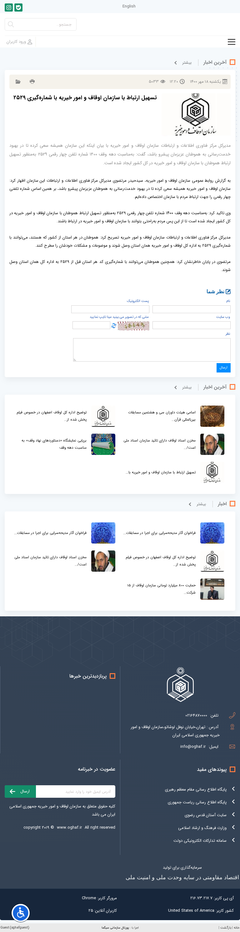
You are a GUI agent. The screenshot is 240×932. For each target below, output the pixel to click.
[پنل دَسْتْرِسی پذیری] (20, 913)
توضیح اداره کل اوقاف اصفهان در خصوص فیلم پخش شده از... (52, 416)
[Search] (11, 26)
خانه (236, 927)
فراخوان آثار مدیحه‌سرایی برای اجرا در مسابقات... (159, 533)
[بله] (18, 7)
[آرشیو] (17, 81)
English (129, 6)
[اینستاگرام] (9, 7)
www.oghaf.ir (69, 827)
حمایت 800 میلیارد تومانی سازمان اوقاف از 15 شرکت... (161, 589)
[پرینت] (31, 81)
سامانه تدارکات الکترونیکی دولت (200, 840)
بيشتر (187, 62)
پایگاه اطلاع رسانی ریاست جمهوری (197, 802)
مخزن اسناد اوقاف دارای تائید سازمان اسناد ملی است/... (159, 444)
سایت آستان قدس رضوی (206, 815)
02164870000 (196, 715)
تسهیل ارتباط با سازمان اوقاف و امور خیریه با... (161, 472)
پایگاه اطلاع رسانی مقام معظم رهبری (196, 789)
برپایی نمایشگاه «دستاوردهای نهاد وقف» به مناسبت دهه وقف (54, 444)
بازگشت (225, 927)
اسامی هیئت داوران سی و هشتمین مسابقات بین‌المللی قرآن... (162, 416)
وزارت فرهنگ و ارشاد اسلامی (202, 828)
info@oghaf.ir (193, 746)
